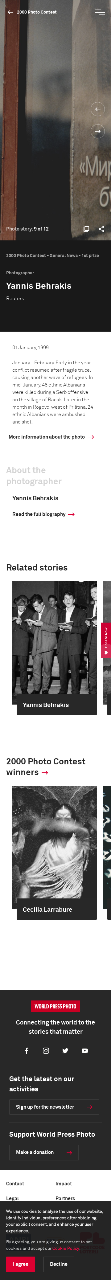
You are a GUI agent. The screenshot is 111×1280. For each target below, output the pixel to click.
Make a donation (35, 1152)
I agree (20, 1264)
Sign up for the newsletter (45, 1107)
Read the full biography (38, 514)
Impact (64, 1183)
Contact (15, 1183)
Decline (59, 1264)
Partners (65, 1198)
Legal (12, 1198)
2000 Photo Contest (37, 12)
